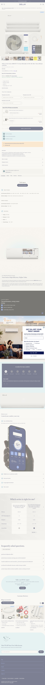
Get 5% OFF (33, 352)
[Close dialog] (43, 327)
